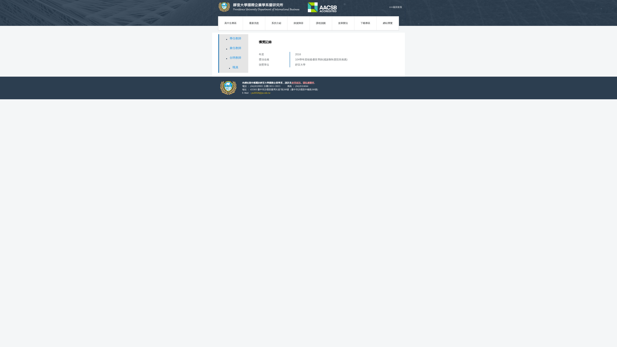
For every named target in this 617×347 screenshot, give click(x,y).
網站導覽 (388, 23)
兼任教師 (235, 48)
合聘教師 (235, 57)
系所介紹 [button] (276, 23)
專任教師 (235, 38)
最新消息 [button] (254, 23)
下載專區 (365, 23)
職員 (235, 67)
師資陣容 (298, 23)
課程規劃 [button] (321, 23)
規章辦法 (343, 23)
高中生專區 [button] (230, 23)
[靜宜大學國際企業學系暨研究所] (276, 7)
